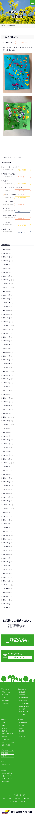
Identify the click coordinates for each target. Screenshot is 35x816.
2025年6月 (8, 302)
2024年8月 (7, 341)
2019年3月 (7, 566)
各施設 (10, 627)
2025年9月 (8, 291)
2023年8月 (8, 386)
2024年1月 (7, 367)
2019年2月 (7, 569)
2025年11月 (8, 283)
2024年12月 (8, 325)
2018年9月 (7, 588)
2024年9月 (7, 337)
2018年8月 (7, 592)
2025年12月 (8, 280)
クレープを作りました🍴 (11, 167)
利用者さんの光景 (9, 174)
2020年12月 (8, 508)
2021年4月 (7, 493)
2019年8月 (7, 546)
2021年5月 (7, 489)
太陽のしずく (6, 776)
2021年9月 (8, 474)
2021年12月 (8, 463)
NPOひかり (5, 764)
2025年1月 (8, 322)
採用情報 (26, 798)
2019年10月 (8, 539)
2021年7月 (8, 482)
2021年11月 (8, 466)
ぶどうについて (8, 201)
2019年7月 (7, 550)
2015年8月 (7, 600)
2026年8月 (8, 249)
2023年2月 (8, 409)
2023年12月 (8, 371)
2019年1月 (7, 573)
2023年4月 (8, 402)
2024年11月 (8, 329)
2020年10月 (8, 516)
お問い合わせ (13, 801)
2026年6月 (8, 257)
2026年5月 (8, 261)
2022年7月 (8, 436)
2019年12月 (8, 531)
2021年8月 (8, 478)
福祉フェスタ (7, 229)
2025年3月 (7, 314)
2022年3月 (8, 451)
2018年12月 (8, 577)
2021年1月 (8, 505)
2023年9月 (8, 383)
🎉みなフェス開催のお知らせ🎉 (13, 194)
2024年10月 (8, 333)
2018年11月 (8, 581)
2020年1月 (7, 527)
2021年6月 (8, 485)
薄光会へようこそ (20, 795)
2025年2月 (7, 318)
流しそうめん (7, 208)
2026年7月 (8, 253)
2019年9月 (7, 543)
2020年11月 (8, 512)
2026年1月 (8, 276)
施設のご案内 (7, 798)
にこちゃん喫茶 (6, 778)
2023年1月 (8, 413)
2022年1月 (8, 459)
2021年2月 (7, 501)
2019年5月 (7, 558)
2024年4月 (7, 356)
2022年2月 (8, 455)
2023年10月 (8, 379)
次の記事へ (7, 157)
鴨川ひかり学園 (6, 773)
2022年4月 (7, 447)
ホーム (9, 795)
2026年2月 (8, 272)
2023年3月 (7, 405)
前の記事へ (17, 157)
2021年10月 (8, 470)
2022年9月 (8, 428)
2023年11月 (8, 375)
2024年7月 (7, 344)
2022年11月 (8, 421)
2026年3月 (8, 268)
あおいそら (5, 781)
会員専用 (23, 801)
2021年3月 (8, 497)
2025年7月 (7, 299)
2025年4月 (7, 310)
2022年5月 (8, 444)
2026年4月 (8, 264)
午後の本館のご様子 (9, 215)
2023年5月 (8, 398)
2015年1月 (7, 607)
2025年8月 (7, 295)
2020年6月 (7, 520)
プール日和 (6, 222)
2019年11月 (8, 535)
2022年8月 (8, 432)
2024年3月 (8, 360)
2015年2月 (7, 604)
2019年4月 (7, 562)
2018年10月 (8, 585)
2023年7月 (7, 390)
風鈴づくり (6, 181)
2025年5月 (7, 306)
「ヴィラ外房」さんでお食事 (12, 187)
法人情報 (17, 798)
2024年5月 (8, 352)
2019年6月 (7, 554)
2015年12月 (8, 596)
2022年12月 (8, 417)
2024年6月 (8, 348)
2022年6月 (8, 440)
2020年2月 (7, 524)
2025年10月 (8, 287)
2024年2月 (7, 363)
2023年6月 (8, 394)
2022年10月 (8, 424)
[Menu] (32, 2)
